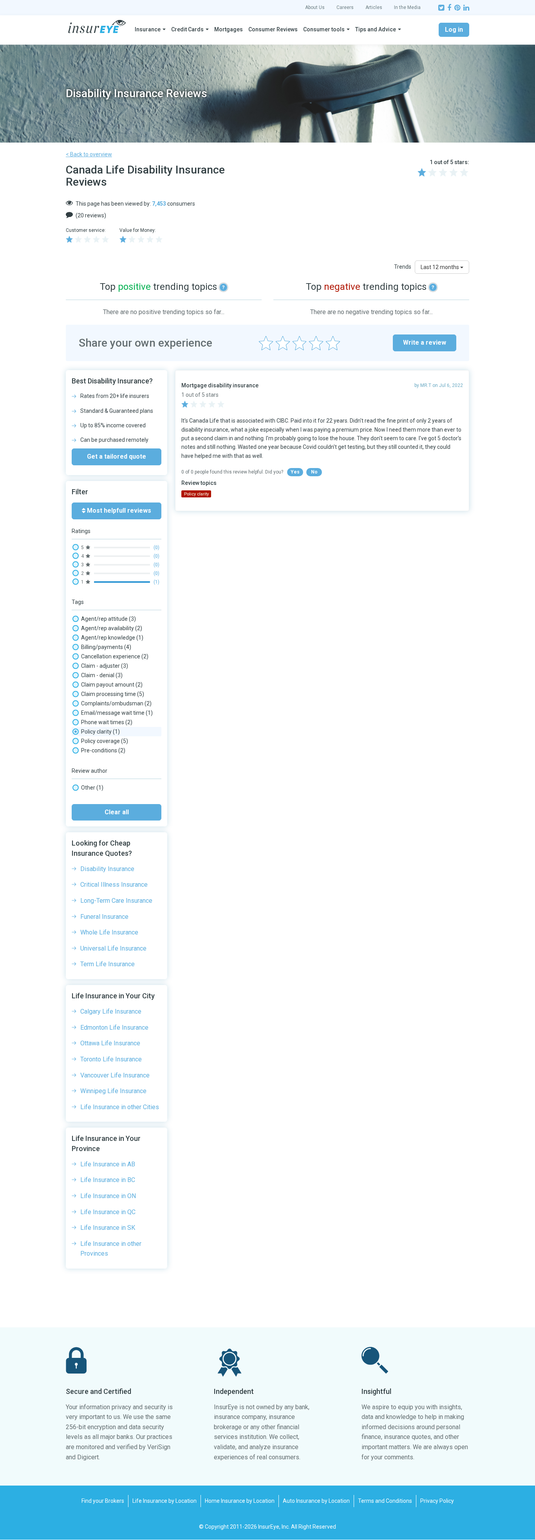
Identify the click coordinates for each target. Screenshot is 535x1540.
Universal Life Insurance (113, 948)
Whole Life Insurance (109, 932)
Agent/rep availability (111, 628)
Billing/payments (106, 647)
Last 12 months (440, 267)
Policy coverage (104, 741)
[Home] (97, 26)
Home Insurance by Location (240, 1501)
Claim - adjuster (104, 666)
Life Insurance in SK (107, 1227)
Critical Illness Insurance (114, 884)
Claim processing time (112, 694)
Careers (345, 7)
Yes (295, 472)
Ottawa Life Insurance (110, 1043)
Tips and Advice (375, 29)
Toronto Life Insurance (111, 1059)
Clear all (117, 812)
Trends (402, 267)
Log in (454, 29)
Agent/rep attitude (108, 619)
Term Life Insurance (107, 964)
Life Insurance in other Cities (119, 1107)
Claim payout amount (112, 684)
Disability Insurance (107, 869)
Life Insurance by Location (164, 1501)
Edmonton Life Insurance (114, 1027)
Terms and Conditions (385, 1501)
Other (92, 787)
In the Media (407, 7)
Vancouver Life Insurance (115, 1075)
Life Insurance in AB (107, 1164)
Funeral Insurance (104, 916)
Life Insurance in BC (107, 1180)
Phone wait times (106, 722)
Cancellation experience (114, 656)
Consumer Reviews (273, 29)
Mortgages (228, 29)
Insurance (148, 29)
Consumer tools (324, 29)
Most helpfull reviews (118, 510)
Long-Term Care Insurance (116, 900)
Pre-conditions (103, 750)
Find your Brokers (102, 1501)
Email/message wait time (117, 713)
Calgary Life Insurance (110, 1011)
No (314, 472)
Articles (373, 7)
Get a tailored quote (116, 456)
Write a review (424, 342)
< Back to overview (89, 154)
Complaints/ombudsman (116, 703)
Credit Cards (187, 29)
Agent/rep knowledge (112, 637)
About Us (315, 7)
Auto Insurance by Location (316, 1501)
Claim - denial (102, 675)
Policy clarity (100, 731)
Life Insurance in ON (108, 1196)
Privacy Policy (437, 1501)
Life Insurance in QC (108, 1212)
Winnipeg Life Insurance (113, 1091)
